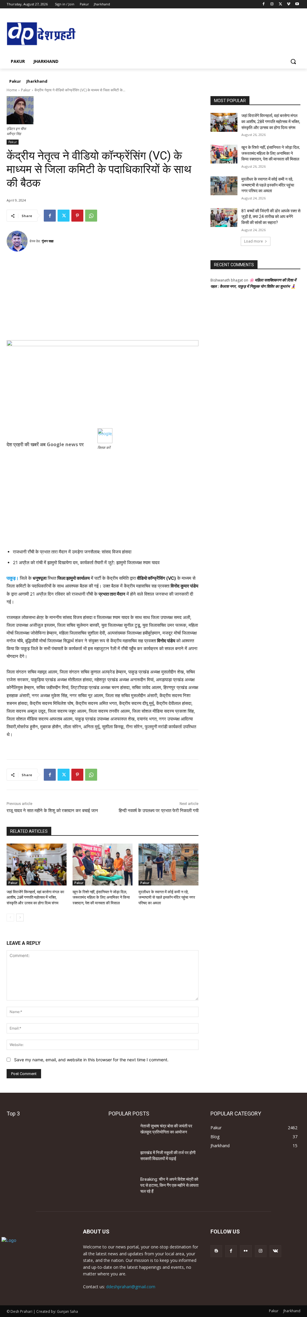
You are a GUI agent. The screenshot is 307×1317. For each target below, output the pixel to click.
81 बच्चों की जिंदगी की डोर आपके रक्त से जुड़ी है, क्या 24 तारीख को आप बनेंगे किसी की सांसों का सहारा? (270, 216)
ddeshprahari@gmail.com (130, 1286)
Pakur (26, 90)
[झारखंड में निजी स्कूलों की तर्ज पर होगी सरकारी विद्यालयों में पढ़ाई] (122, 1159)
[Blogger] (216, 1251)
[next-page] (20, 917)
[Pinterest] (77, 216)
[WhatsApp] (91, 216)
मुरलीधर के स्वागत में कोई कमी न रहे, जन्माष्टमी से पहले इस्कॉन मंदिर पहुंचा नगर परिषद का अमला (167, 897)
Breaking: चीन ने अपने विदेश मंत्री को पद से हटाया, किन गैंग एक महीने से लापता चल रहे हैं (169, 1185)
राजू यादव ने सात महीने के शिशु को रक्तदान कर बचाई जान (52, 810)
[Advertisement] (102, 298)
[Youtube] (297, 4)
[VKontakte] (275, 1251)
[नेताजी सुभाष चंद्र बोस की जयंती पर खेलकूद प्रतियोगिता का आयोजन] (122, 1132)
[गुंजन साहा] (18, 241)
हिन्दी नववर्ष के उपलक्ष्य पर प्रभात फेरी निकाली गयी (158, 810)
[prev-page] (10, 917)
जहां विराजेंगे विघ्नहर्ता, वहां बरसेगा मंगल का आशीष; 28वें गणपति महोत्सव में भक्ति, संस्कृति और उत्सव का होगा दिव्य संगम (35, 897)
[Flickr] (246, 1251)
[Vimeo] (288, 4)
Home (12, 90)
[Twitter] (280, 4)
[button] (293, 61)
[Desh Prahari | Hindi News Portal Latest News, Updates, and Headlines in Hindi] (42, 34)
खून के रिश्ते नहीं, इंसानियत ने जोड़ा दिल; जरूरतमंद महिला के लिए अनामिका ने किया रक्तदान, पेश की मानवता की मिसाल (101, 897)
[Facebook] (263, 4)
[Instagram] (272, 4)
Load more (253, 241)
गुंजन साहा (47, 241)
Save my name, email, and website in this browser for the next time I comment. (91, 1059)
